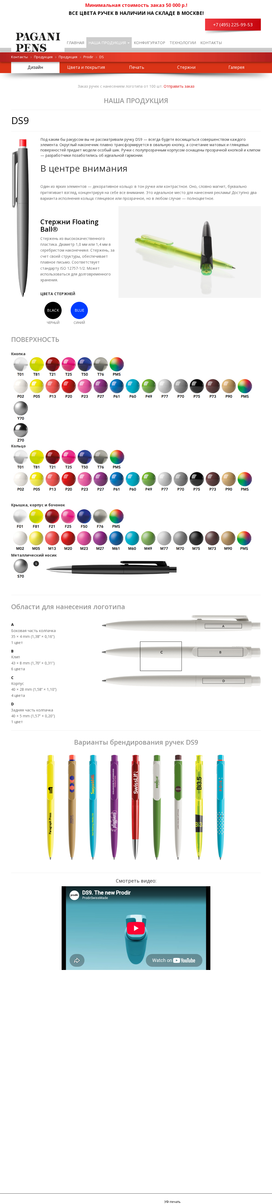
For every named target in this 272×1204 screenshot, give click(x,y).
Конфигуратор (149, 42)
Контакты (211, 42)
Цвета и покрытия (86, 67)
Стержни (186, 67)
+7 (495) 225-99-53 (233, 25)
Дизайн (35, 67)
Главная (75, 42)
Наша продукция (107, 42)
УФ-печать (172, 1201)
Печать (136, 67)
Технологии (182, 42)
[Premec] (38, 41)
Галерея (236, 67)
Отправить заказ (179, 86)
